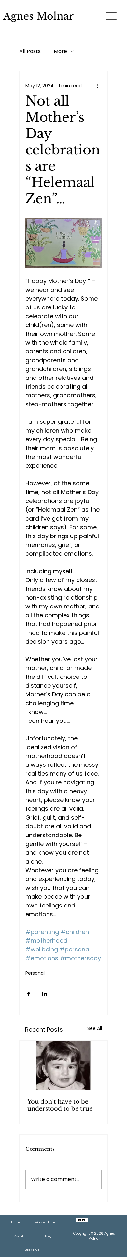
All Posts (30, 51)
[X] (79, 1220)
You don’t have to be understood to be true (59, 1105)
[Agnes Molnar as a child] (63, 1065)
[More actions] (98, 86)
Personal (35, 973)
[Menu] (111, 16)
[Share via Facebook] (28, 994)
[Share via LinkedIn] (44, 994)
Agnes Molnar (38, 16)
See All (94, 1028)
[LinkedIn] (83, 1220)
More (60, 51)
